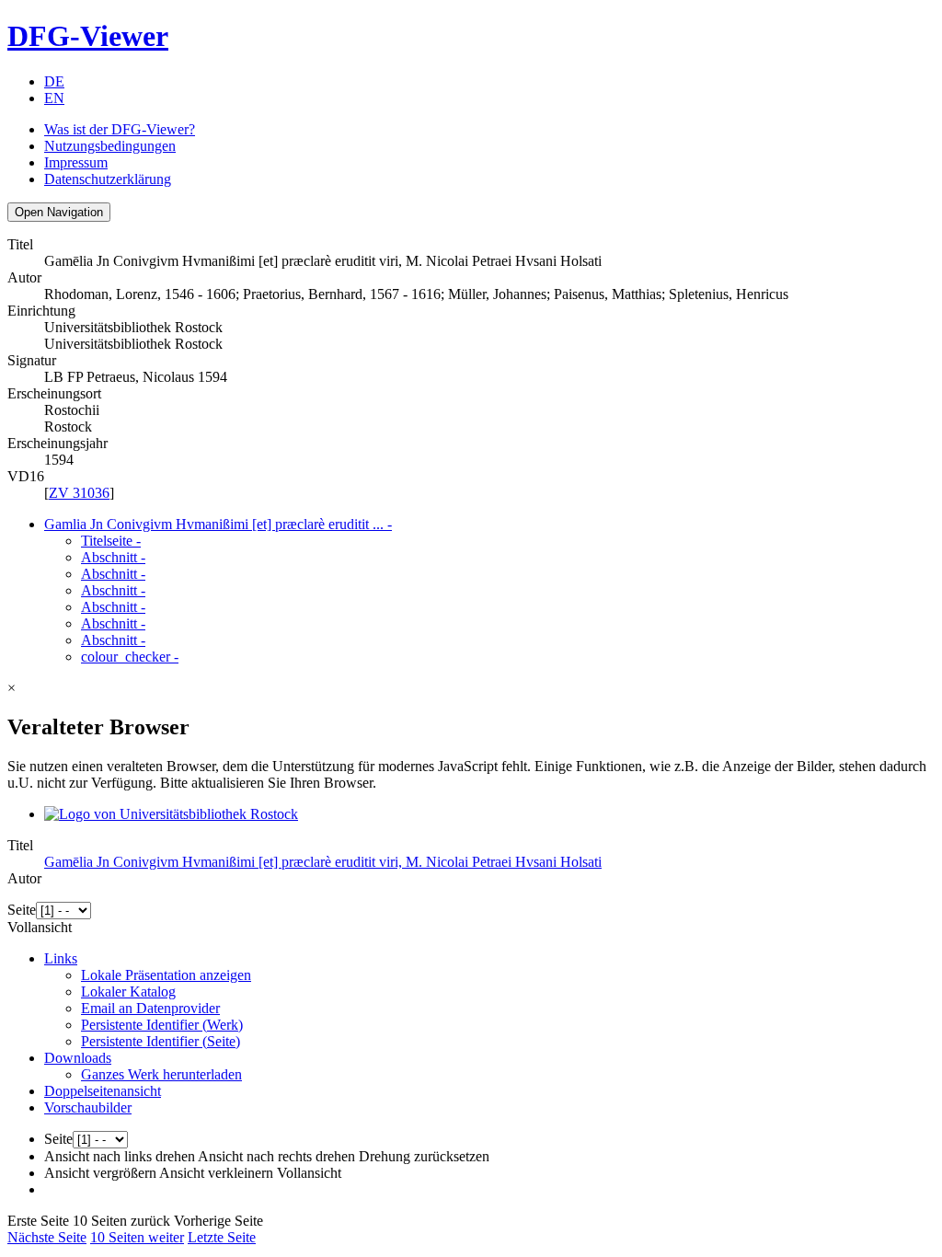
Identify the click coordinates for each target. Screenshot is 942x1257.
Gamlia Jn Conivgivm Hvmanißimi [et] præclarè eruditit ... (218, 524)
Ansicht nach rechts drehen (276, 1156)
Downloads (77, 1058)
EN (54, 98)
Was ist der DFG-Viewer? (119, 129)
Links (60, 958)
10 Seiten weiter (137, 1237)
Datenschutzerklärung (107, 179)
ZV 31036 (79, 493)
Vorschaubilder (88, 1107)
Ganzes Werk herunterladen (161, 1074)
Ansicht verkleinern (216, 1173)
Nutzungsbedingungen (110, 146)
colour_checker (129, 656)
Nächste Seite (46, 1237)
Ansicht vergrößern (100, 1173)
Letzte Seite (222, 1237)
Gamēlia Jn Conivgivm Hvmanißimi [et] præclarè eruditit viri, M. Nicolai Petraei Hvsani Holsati (323, 862)
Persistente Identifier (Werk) (162, 1024)
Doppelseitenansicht (102, 1091)
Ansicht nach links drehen (119, 1156)
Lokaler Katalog (128, 991)
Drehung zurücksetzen (424, 1156)
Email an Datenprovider (150, 1008)
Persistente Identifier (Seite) (160, 1041)
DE (54, 81)
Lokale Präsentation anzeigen (166, 975)
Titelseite (111, 540)
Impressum (76, 162)
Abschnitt (113, 557)
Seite (21, 909)
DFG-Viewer (87, 35)
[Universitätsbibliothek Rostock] (171, 814)
